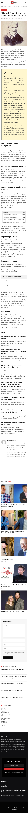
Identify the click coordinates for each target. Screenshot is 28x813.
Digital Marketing (4, 714)
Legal (2, 719)
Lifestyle (3, 721)
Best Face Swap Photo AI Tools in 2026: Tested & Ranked (12, 691)
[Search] (26, 2)
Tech (2, 725)
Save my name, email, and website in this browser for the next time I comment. (13, 653)
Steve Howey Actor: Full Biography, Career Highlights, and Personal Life (13, 585)
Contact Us (22, 807)
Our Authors (8, 807)
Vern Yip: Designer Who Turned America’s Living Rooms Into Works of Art (13, 505)
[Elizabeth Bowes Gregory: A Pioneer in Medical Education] (14, 46)
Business (3, 709)
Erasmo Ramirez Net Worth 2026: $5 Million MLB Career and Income (12, 684)
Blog (2, 708)
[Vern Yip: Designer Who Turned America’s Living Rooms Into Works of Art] (14, 493)
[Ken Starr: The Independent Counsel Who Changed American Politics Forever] (14, 546)
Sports (2, 724)
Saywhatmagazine (15, 804)
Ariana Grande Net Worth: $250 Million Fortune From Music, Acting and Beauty (13, 677)
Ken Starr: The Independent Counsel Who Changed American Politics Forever (13, 558)
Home (2, 6)
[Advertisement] (14, 467)
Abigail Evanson (4, 18)
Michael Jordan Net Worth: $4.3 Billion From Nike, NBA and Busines (12, 670)
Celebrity (5, 6)
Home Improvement (5, 718)
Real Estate (3, 722)
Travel (2, 727)
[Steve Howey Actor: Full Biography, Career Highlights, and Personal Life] (14, 573)
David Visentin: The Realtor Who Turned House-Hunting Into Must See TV (12, 532)
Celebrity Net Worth (5, 712)
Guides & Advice (4, 717)
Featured (3, 715)
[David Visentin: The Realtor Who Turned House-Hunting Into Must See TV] (14, 520)
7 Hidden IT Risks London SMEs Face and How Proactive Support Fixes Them (11, 698)
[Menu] (2, 2)
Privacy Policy (12, 773)
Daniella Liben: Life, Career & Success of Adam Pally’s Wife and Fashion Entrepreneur (12, 612)
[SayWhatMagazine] (14, 2)
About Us (13, 807)
